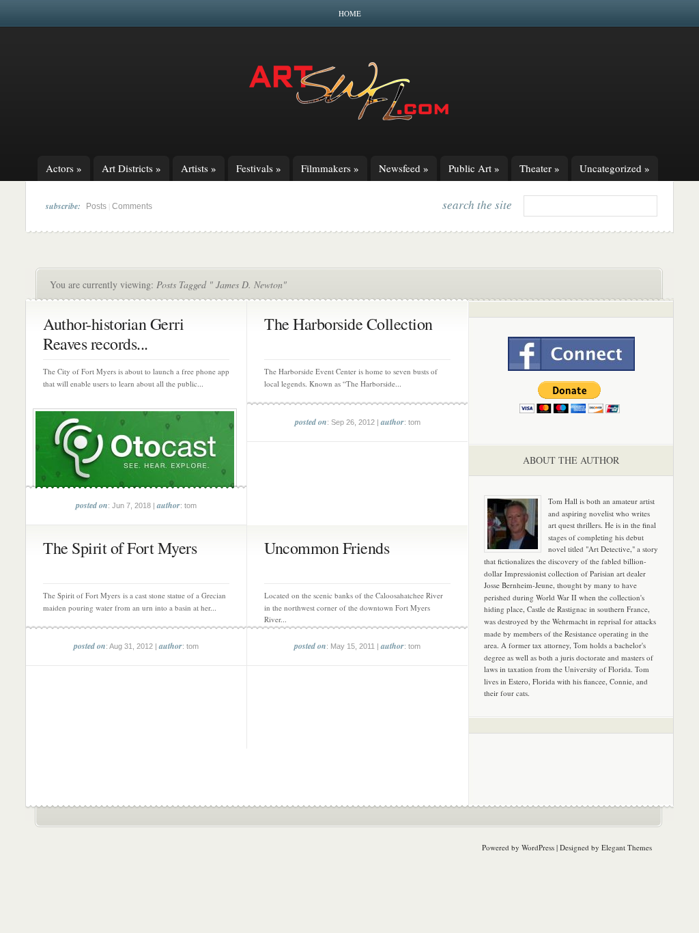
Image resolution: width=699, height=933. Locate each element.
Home (350, 13)
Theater (539, 168)
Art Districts (131, 168)
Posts (96, 206)
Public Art (474, 168)
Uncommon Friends (326, 548)
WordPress (538, 847)
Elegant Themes (626, 847)
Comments (132, 206)
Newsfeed (404, 168)
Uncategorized (615, 168)
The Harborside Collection (348, 324)
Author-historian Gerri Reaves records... (113, 333)
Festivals (258, 168)
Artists (198, 168)
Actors (64, 168)
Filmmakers (330, 168)
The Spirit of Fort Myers (120, 548)
